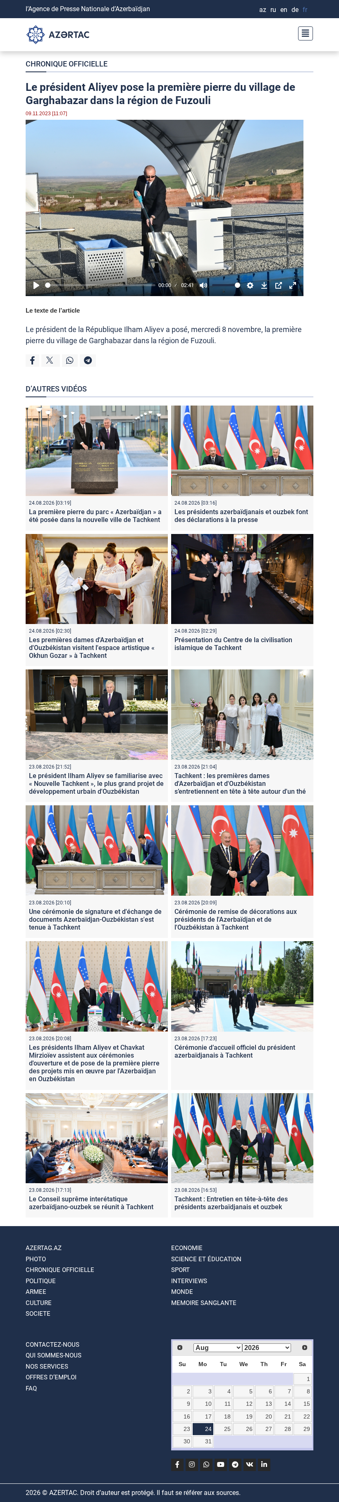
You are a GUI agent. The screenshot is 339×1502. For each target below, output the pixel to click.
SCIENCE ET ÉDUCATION (206, 1259)
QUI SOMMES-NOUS (53, 1355)
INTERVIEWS (189, 1281)
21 (287, 1416)
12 (249, 1403)
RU (273, 10)
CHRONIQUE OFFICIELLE (66, 63)
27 (268, 1429)
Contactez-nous (52, 1344)
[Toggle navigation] (303, 32)
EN (283, 10)
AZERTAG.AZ (44, 1248)
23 (187, 1429)
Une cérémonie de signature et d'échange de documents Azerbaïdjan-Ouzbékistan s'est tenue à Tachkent (95, 919)
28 (287, 1429)
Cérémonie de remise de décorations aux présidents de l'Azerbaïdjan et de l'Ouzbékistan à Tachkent (235, 919)
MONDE (182, 1292)
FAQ (31, 1388)
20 (268, 1416)
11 (227, 1403)
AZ (262, 10)
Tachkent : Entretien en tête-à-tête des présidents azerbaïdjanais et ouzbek (231, 1203)
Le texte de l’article (53, 310)
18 (227, 1416)
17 (208, 1416)
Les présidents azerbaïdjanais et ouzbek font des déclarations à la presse (241, 516)
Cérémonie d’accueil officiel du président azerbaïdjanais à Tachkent (234, 1051)
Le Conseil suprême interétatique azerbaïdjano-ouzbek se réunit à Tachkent (91, 1203)
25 (227, 1429)
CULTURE (39, 1303)
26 (249, 1429)
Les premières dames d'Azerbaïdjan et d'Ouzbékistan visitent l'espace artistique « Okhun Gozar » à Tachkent (92, 648)
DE (294, 10)
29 (306, 1429)
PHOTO (36, 1259)
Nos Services (47, 1366)
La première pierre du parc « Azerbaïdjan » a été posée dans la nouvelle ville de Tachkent (95, 516)
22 (306, 1416)
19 (249, 1416)
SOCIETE (38, 1313)
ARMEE (36, 1292)
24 (208, 1429)
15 (306, 1403)
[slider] (100, 285)
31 (208, 1441)
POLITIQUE (41, 1281)
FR (305, 10)
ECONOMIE (187, 1248)
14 (287, 1403)
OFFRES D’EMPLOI (51, 1377)
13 (268, 1403)
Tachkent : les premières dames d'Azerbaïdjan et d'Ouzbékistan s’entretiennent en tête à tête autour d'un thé (240, 783)
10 (208, 1403)
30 (187, 1441)
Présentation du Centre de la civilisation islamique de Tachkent (233, 644)
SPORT (180, 1270)
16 (187, 1416)
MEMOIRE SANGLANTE (203, 1303)
